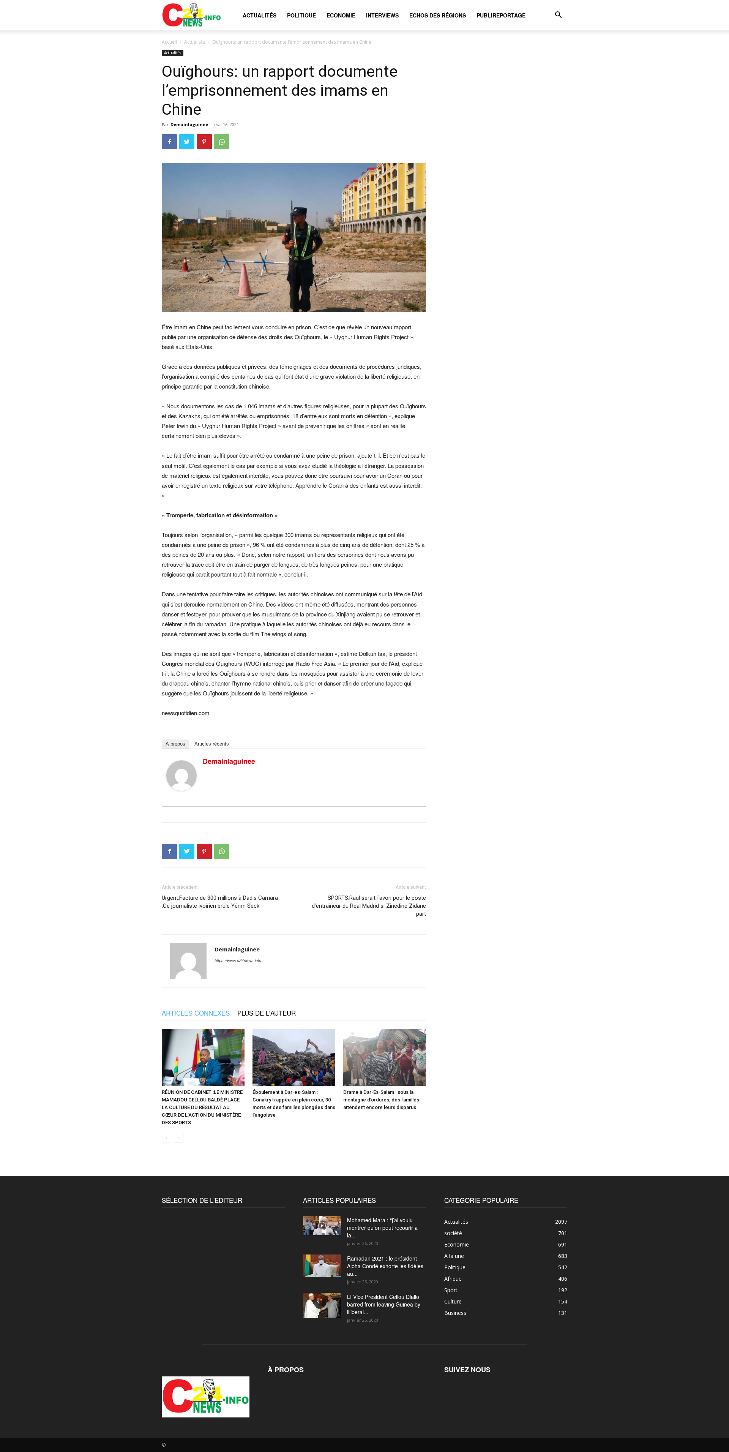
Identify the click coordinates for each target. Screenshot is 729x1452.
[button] (558, 15)
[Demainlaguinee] (181, 775)
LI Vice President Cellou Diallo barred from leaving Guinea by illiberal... (383, 1304)
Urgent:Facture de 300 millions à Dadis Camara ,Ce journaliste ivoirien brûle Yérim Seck (220, 901)
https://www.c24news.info (238, 960)
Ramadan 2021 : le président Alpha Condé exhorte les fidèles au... (385, 1266)
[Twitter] (186, 141)
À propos (175, 744)
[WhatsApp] (221, 141)
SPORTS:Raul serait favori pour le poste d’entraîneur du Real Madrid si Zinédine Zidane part (369, 905)
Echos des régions (437, 15)
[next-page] (178, 1137)
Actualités (259, 15)
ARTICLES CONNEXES (196, 1013)
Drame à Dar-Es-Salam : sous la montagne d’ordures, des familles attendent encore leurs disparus (381, 1099)
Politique (301, 15)
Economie (341, 15)
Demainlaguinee (189, 124)
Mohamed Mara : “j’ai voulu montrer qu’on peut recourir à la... (382, 1227)
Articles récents (211, 744)
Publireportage (501, 15)
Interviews (382, 15)
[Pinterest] (204, 141)
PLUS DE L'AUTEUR (266, 1013)
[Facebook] (169, 141)
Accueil (169, 42)
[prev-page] (166, 1137)
